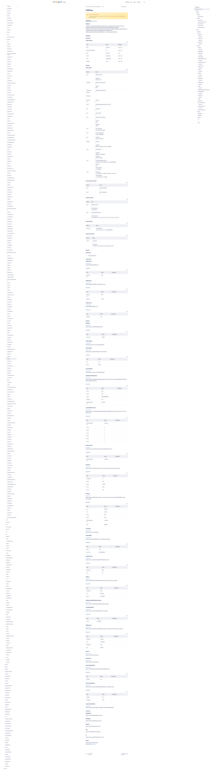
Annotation (8, 659)
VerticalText (9, 85)
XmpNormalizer (7, 749)
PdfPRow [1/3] (200, 34)
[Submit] (144, 2)
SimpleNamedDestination (11, 422)
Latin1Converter (7, 728)
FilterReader (7, 704)
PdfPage (8, 453)
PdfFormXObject (9, 221)
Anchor (7, 657)
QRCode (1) (9, 515)
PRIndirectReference (10, 130)
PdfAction (8, 496)
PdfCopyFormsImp (10, 187)
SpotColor (8, 356)
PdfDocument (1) (10, 465)
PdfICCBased (9, 344)
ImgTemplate (8, 619)
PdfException (9, 491)
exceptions (8, 522)
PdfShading (9, 425)
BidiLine (8, 380)
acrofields (8, 44)
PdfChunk (8, 420)
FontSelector (9, 337)
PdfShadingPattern (10, 505)
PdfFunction (9, 247)
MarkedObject (8, 555)
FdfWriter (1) (9, 413)
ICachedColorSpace (10, 335)
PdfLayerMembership (10, 123)
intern (8, 27)
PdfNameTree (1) (10, 51)
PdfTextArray (9, 446)
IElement (7, 654)
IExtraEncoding (9, 144)
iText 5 (64, 2)
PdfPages (8, 265)
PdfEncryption (9, 151)
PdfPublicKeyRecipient (10, 451)
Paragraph (7, 640)
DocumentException (9, 609)
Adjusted (199, 117)
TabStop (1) (8, 593)
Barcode (8, 285)
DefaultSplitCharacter (10, 142)
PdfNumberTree (9, 238)
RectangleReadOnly (9, 607)
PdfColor (8, 323)
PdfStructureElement (10, 415)
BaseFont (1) (9, 458)
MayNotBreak (200, 113)
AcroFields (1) (9, 61)
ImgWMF (7, 605)
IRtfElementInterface (9, 647)
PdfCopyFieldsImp (10, 206)
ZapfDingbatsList (9, 588)
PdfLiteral (8, 173)
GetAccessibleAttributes (201, 109)
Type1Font (9, 255)
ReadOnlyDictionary (8, 709)
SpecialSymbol (8, 650)
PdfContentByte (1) (10, 365)
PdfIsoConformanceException (11, 209)
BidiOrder (8, 330)
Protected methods (201, 23)
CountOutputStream (8, 735)
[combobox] (150, 2)
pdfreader (8, 39)
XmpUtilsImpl (7, 740)
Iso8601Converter (8, 702)
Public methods (200, 20)
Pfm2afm (8, 78)
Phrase (7, 626)
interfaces (8, 46)
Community (138, 2)
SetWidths (199, 47)
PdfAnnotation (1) (10, 351)
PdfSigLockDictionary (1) (11, 135)
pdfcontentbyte (9, 20)
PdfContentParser (10, 292)
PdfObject (8, 199)
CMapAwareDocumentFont (11, 403)
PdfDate (8, 118)
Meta (7, 538)
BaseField (8, 132)
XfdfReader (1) (9, 161)
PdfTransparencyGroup (11, 401)
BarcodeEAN (9, 370)
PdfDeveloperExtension (11, 180)
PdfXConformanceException (11, 387)
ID (198, 120)
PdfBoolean (9, 64)
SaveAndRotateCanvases (202, 62)
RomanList (8, 567)
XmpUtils (6, 699)
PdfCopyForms (9, 498)
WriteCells (199, 73)
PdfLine (8, 149)
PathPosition (7, 766)
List (6, 579)
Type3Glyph (9, 429)
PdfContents (9, 439)
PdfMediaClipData (10, 258)
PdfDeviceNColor (10, 201)
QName (6, 747)
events (8, 32)
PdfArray (8, 408)
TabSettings (8, 560)
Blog (131, 2)
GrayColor (8, 394)
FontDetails (9, 182)
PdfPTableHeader (10, 68)
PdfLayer (8, 313)
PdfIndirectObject (10, 427)
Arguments (200, 36)
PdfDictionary (9, 467)
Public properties (200, 16)
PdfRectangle (9, 219)
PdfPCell (8, 510)
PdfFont (8, 384)
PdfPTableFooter (10, 128)
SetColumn (199, 69)
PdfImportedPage (10, 216)
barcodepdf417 (9, 25)
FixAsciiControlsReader (8, 718)
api (6, 531)
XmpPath (6, 763)
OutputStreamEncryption (11, 479)
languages (9, 6)
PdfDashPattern (9, 245)
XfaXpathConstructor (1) (11, 472)
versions (5, 768)
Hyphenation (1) (9, 512)
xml (6, 524)
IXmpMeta (6, 673)
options (6, 666)
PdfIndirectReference (10, 113)
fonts (8, 34)
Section (7, 631)
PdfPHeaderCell (9, 80)
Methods (198, 18)
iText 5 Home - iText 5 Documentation (94, 6)
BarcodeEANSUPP (10, 228)
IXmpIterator (7, 695)
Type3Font (9, 432)
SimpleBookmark (10, 116)
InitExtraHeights (200, 51)
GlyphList (8, 297)
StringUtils (8, 87)
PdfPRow (8, 358)
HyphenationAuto (10, 342)
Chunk (7, 614)
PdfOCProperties (10, 226)
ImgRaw (7, 543)
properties (6, 669)
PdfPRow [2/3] (200, 38)
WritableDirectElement (9, 621)
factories (7, 529)
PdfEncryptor (9, 175)
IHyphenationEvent (10, 214)
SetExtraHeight (200, 53)
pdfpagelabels (9, 8)
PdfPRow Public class (198, 9)
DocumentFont (9, 325)
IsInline (199, 122)
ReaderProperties (10, 311)
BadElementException (9, 624)
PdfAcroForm (9, 240)
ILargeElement (8, 595)
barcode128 (9, 18)
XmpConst (6, 683)
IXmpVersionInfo (7, 697)
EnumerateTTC (9, 109)
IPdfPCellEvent (9, 410)
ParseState (7, 737)
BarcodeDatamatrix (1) (10, 137)
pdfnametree (9, 48)
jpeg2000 (7, 536)
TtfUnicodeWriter (10, 156)
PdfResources (9, 189)
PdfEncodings (9, 104)
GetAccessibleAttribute (201, 102)
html (7, 519)
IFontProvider (8, 581)
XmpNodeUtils (7, 714)
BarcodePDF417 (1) (10, 168)
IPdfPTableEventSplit (10, 375)
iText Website (127, 2)
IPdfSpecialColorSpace (11, 493)
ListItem (7, 583)
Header (7, 645)
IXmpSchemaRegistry (8, 685)
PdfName (8, 267)
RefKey (8, 163)
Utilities (7, 574)
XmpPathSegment (8, 759)
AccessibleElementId (9, 541)
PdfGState (9, 158)
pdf (102, 6)
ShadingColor (9, 460)
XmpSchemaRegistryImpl (9, 730)
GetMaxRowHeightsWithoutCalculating (204, 89)
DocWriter (7, 638)
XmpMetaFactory (7, 690)
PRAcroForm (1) (9, 111)
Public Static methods (201, 27)
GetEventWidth (200, 78)
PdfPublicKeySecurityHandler (11, 253)
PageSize (7, 576)
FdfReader (9, 470)
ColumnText (9, 441)
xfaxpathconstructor (10, 22)
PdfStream (9, 368)
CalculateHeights (200, 56)
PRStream (8, 212)
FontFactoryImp (8, 550)
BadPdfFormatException (11, 349)
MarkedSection (8, 569)
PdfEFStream (9, 434)
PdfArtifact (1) (9, 304)
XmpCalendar (7, 678)
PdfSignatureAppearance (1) (11, 484)
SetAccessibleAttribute (201, 106)
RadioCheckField (10, 389)
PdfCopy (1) (9, 59)
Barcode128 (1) (9, 125)
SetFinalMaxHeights (201, 91)
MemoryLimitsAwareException (11, 280)
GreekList (7, 633)
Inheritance (198, 31)
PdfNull (8, 332)
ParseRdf (6, 742)
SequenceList (9, 361)
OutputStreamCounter (10, 294)
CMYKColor (9, 363)
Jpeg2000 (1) (8, 562)
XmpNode (6, 754)
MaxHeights (200, 115)
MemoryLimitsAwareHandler (11, 517)
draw (8, 41)
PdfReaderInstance (10, 486)
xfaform (8, 15)
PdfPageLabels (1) (10, 448)
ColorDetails (9, 474)
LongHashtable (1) (10, 260)
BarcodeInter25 (9, 235)
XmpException (7, 692)
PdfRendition (9, 382)
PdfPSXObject (9, 106)
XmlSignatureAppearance (11, 99)
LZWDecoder (9, 90)
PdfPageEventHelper (10, 274)
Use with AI (124, 6)
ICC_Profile (9, 320)
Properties (198, 14)
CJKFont (8, 73)
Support (134, 2)
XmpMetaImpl (7, 711)
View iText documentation (113, 16)
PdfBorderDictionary (10, 277)
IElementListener (8, 652)
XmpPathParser (7, 761)
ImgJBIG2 (7, 602)
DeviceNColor (9, 455)
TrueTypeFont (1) (10, 406)
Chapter (7, 628)
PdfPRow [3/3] (200, 42)
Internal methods (200, 25)
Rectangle (7, 612)
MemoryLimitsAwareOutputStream (11, 54)
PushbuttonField (9, 97)
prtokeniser (9, 13)
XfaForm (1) (9, 92)
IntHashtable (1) (9, 477)
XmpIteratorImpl (7, 721)
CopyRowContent (200, 82)
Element (7, 548)
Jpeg (7, 600)
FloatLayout (9, 339)
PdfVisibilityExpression (10, 177)
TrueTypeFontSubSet (10, 233)
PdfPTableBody (9, 306)
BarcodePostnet (9, 299)
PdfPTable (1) (9, 154)
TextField (8, 287)
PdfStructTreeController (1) (11, 83)
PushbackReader (7, 756)
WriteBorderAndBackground (202, 58)
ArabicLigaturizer (10, 318)
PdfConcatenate (9, 71)
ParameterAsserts (8, 723)
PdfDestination (9, 503)
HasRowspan (200, 100)
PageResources (9, 272)
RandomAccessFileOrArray (11, 170)
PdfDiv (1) (8, 66)
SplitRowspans (200, 95)
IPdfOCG (8, 396)
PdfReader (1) (9, 194)
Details (197, 29)
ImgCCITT (7, 586)
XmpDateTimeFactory (8, 671)
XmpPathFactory (7, 676)
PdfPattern (9, 316)
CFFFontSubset (9, 377)
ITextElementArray (9, 564)
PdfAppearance (9, 196)
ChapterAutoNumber (9, 557)
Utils (6, 716)
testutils (6, 664)
